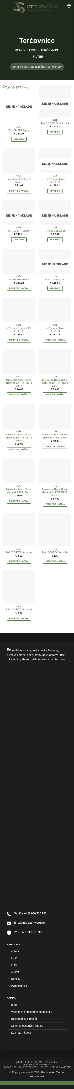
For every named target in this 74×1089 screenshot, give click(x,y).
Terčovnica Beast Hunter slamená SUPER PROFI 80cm (55, 492)
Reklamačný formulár (37, 1064)
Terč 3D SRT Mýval (18, 130)
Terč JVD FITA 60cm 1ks (19, 609)
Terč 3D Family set (55, 279)
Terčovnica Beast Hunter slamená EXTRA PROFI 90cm (19, 437)
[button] (5, 7)
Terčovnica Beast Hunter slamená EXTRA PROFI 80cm (55, 383)
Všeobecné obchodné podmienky (36, 1062)
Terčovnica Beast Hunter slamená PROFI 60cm (55, 436)
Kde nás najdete (60, 1067)
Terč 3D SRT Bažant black (55, 123)
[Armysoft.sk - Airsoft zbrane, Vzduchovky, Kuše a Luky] (36, 8)
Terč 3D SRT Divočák (19, 279)
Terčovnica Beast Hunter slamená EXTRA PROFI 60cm (19, 383)
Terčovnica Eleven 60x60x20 (55, 180)
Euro (7, 1083)
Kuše (33, 50)
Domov (20, 50)
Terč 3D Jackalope (55, 231)
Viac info (19, 139)
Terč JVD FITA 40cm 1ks (19, 552)
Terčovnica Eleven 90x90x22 (55, 330)
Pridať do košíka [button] (19, 191)
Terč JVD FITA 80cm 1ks (55, 552)
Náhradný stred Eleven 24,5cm (19, 180)
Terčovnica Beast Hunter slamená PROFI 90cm (19, 491)
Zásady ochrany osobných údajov (26, 1067)
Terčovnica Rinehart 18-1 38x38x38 (19, 330)
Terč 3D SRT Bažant (19, 231)
